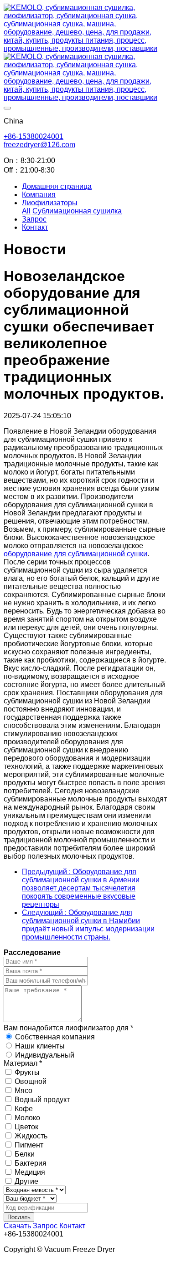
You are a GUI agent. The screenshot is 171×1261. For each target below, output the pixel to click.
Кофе (24, 1109)
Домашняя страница (57, 186)
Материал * (23, 1063)
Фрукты (27, 1072)
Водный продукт (42, 1099)
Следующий (88, 925)
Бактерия (31, 1163)
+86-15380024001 (33, 136)
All (26, 211)
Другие (26, 1181)
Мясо (23, 1090)
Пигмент (29, 1145)
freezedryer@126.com (39, 144)
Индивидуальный (44, 1055)
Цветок (26, 1127)
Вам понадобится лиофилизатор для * (68, 1028)
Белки (25, 1154)
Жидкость (31, 1136)
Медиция (30, 1172)
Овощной (31, 1081)
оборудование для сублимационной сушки (75, 554)
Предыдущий (81, 888)
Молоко (27, 1118)
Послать (19, 1217)
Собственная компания (55, 1037)
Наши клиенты (40, 1046)
